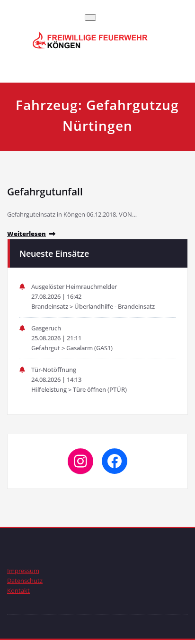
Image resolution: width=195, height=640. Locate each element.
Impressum (23, 570)
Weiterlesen (26, 233)
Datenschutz (25, 580)
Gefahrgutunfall (45, 191)
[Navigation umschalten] (90, 17)
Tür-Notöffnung (53, 369)
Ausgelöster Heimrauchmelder (74, 286)
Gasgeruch (46, 328)
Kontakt (18, 590)
